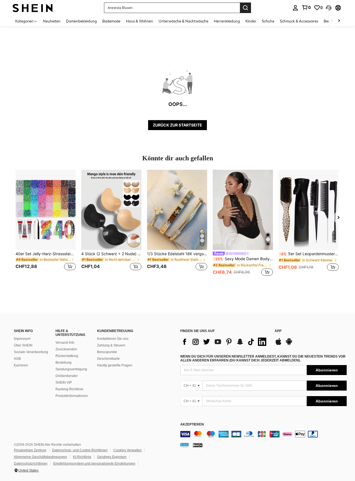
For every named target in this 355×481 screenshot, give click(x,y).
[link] (306, 7)
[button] (328, 7)
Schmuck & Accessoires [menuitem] (299, 21)
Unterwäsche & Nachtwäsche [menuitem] (183, 21)
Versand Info (64, 343)
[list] (224, 342)
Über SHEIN (23, 345)
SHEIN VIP (63, 382)
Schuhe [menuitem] (268, 21)
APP (278, 331)
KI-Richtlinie (82, 457)
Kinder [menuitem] (250, 21)
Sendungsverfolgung (71, 369)
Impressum (22, 339)
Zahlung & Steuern (111, 345)
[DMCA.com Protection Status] (197, 445)
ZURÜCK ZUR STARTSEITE (177, 125)
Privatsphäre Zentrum (30, 450)
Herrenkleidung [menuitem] (227, 21)
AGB (17, 359)
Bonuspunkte (107, 352)
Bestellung (63, 362)
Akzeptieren (192, 424)
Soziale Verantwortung (31, 352)
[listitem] (46, 223)
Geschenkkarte (108, 359)
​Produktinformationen (71, 396)
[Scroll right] (339, 21)
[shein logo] (32, 8)
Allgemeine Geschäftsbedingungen (40, 457)
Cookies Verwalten (127, 450)
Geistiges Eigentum (111, 457)
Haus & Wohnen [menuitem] (139, 21)
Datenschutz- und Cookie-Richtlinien (80, 450)
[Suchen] (245, 7)
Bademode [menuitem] (111, 21)
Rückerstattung (66, 356)
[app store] (278, 344)
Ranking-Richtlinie (69, 389)
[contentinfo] (263, 434)
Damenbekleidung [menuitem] (81, 21)
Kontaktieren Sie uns (112, 339)
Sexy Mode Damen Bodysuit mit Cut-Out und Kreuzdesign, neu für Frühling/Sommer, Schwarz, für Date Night (243, 259)
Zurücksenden (66, 349)
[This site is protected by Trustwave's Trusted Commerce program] (184, 445)
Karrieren (21, 365)
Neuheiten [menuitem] (51, 21)
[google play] (289, 344)
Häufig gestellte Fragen (114, 365)
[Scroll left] (332, 21)
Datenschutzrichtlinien (30, 463)
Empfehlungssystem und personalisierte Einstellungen (94, 463)
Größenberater (66, 376)
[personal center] (295, 7)
